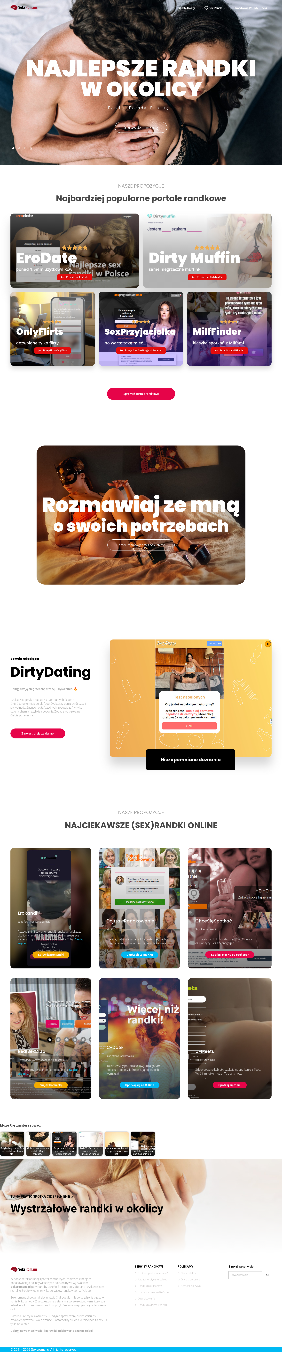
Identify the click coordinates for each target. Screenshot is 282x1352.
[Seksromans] (24, 7)
